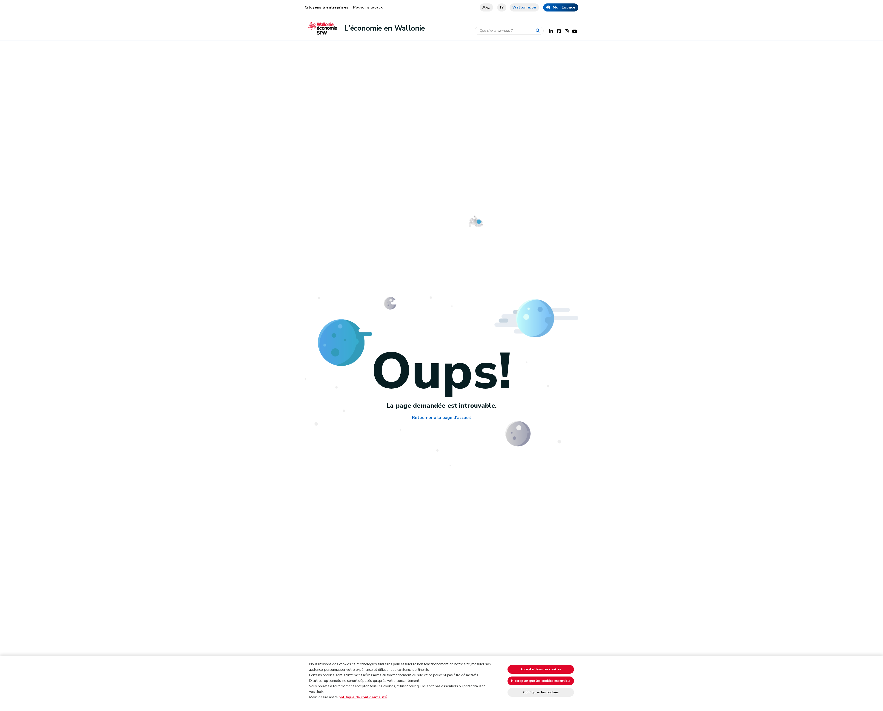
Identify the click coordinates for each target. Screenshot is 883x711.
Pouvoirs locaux (368, 7)
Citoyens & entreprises (327, 7)
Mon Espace (564, 7)
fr (502, 7)
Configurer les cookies (541, 692)
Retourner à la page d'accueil (441, 417)
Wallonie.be (524, 7)
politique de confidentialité (362, 697)
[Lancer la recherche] (539, 30)
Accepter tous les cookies (540, 669)
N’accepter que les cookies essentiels (540, 681)
